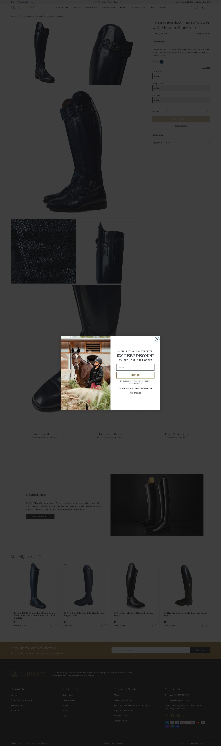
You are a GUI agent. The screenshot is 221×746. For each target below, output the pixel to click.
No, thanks (135, 393)
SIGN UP (135, 375)
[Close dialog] (157, 339)
